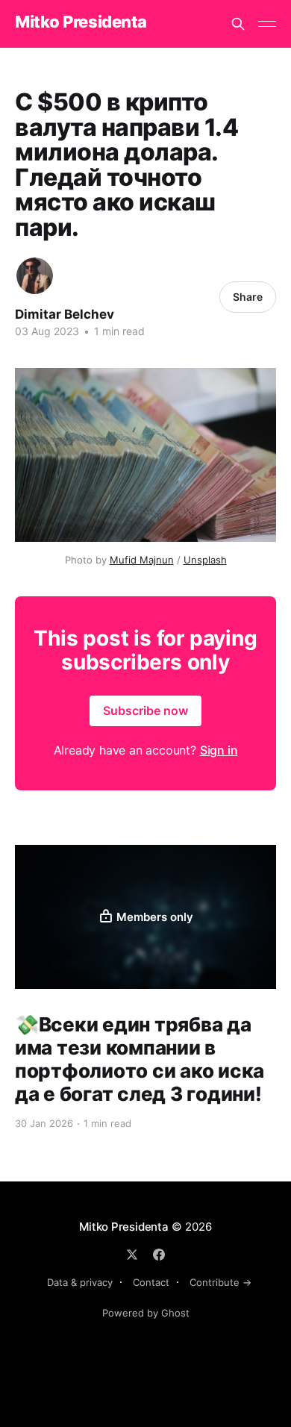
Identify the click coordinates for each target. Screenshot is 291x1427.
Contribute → (220, 1282)
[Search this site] (238, 24)
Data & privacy (80, 1282)
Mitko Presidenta (81, 22)
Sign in (219, 750)
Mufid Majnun (142, 560)
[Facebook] (159, 1255)
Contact (151, 1282)
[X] (132, 1255)
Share (248, 296)
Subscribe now (145, 710)
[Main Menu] (267, 24)
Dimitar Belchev (64, 314)
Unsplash (205, 560)
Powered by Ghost (146, 1313)
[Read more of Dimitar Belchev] (34, 276)
